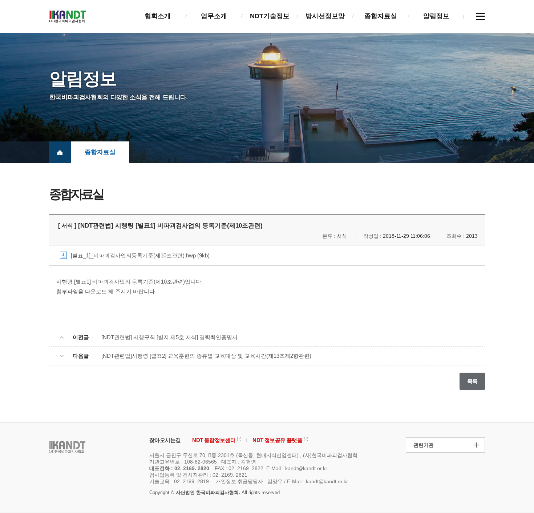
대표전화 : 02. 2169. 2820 (179, 468)
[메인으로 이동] (60, 152)
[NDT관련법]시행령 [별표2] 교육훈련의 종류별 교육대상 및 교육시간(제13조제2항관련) (206, 356)
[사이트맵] (480, 16)
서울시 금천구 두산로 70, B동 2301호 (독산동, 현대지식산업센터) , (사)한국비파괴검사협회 (253, 455)
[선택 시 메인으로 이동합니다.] (67, 16)
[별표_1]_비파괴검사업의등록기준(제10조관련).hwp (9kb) (140, 255)
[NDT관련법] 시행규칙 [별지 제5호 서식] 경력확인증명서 (169, 337)
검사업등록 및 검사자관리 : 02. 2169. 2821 (198, 475)
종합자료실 (100, 152)
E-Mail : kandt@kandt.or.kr (296, 468)
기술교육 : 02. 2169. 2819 (179, 481)
